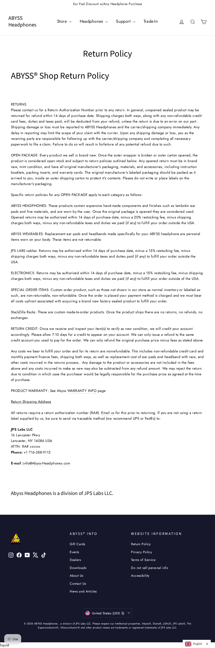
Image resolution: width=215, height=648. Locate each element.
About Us (76, 575)
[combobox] (197, 644)
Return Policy (141, 544)
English (197, 644)
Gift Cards (77, 544)
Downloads (78, 567)
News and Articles (83, 591)
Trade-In (151, 21)
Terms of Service (143, 559)
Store (62, 21)
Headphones (92, 21)
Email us (107, 412)
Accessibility (140, 575)
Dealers (75, 559)
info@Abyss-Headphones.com (46, 463)
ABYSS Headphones (22, 21)
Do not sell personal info (149, 567)
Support (124, 21)
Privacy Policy (141, 552)
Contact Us (78, 583)
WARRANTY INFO (82, 390)
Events (74, 552)
